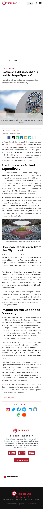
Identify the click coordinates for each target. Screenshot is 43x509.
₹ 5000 (12, 453)
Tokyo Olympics (8, 397)
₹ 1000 (31, 453)
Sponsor (17, 441)
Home (4, 61)
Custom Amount (21, 460)
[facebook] (9, 137)
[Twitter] (13, 137)
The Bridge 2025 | (13, 504)
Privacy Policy (8, 500)
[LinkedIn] (21, 137)
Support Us (28, 500)
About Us (18, 500)
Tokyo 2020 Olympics (14, 145)
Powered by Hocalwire (28, 504)
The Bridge (25, 405)
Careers (37, 500)
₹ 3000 (22, 453)
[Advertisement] (21, 33)
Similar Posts (12, 477)
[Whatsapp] (17, 137)
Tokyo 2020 (8, 68)
